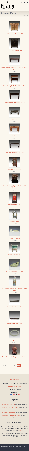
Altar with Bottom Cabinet (14, 169)
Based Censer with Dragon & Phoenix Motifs (14, 357)
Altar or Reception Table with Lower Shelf (14, 86)
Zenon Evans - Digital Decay (8, 412)
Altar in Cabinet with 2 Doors (14, 50)
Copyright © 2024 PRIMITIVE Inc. (7, 446)
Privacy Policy (18, 446)
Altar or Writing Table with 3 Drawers (15, 102)
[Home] (9, 5)
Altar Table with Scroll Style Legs (14, 152)
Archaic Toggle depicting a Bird (14, 271)
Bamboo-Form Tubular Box (14, 307)
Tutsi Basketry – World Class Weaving (11, 415)
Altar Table (14, 119)
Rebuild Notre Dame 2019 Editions (9, 407)
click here (20, 430)
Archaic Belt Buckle (14, 238)
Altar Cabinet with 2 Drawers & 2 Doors (14, 34)
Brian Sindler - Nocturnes (8, 404)
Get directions (15, 386)
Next (18, 365)
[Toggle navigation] (27, 2)
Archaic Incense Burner (14, 254)
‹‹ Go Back (25, 15)
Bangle (14, 340)
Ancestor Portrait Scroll (14, 204)
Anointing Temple (14, 221)
